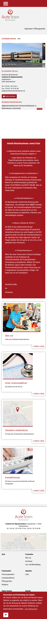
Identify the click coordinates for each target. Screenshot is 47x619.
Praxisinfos (29, 552)
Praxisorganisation (8, 572)
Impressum (29, 29)
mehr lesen (39, 344)
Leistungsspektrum (8, 575)
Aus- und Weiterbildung (32, 562)
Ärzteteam (28, 559)
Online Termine (7, 588)
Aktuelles (28, 568)
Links (27, 572)
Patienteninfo (6, 568)
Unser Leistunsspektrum (16, 380)
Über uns (9, 333)
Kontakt (28, 588)
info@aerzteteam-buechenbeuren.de (13, 91)
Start (3, 552)
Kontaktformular (12, 475)
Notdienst (5, 582)
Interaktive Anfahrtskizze (16, 427)
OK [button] (6, 615)
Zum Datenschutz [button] (31, 609)
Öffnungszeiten (39, 29)
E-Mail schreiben (10, 96)
